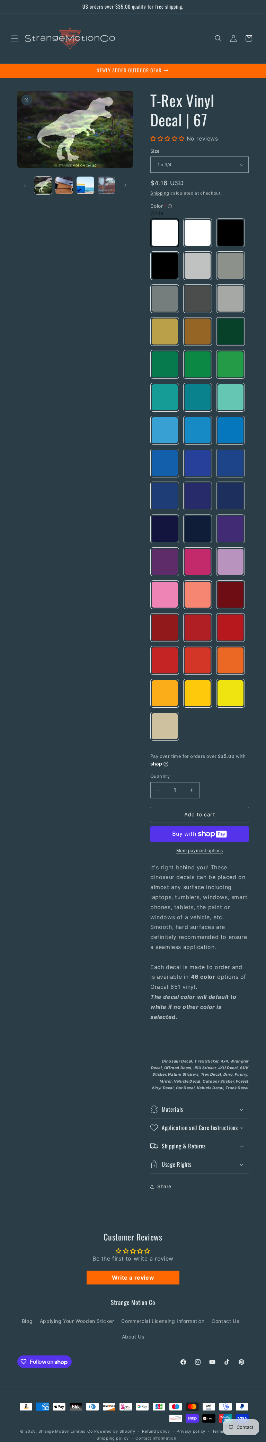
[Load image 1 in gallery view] (43, 185)
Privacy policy (191, 1431)
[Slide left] (25, 185)
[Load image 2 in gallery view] (64, 185)
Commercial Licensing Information (162, 1321)
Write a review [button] (133, 1277)
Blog (27, 1321)
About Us (133, 1337)
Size (155, 151)
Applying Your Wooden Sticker (77, 1321)
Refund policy (156, 1431)
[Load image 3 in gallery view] (85, 185)
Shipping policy (113, 1438)
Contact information (155, 1438)
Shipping (159, 193)
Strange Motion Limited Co (65, 1431)
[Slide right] (125, 185)
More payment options (199, 850)
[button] (14, 38)
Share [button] (164, 1186)
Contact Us (225, 1321)
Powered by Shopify (114, 1431)
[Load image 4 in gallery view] (106, 185)
